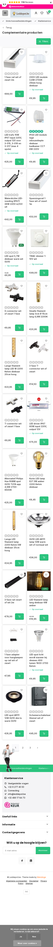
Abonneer (43, 850)
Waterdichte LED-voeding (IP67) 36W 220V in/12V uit (14, 202)
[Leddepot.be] (20, 13)
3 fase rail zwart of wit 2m (13, 601)
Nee (34, 937)
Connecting (13, 790)
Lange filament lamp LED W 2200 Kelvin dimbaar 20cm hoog (14, 370)
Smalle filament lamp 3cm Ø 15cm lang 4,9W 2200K (38, 314)
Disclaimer (33, 881)
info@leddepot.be (17, 794)
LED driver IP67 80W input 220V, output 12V (38, 426)
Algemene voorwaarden (16, 881)
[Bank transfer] (26, 892)
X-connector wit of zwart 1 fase (13, 312)
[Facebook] (22, 860)
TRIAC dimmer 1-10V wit (37, 257)
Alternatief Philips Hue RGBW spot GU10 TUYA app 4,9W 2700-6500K (14, 484)
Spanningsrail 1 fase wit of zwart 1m (38, 201)
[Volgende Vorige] (37, 747)
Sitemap (29, 883)
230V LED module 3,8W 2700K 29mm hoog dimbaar (38, 81)
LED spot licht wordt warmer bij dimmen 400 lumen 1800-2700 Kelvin (38, 660)
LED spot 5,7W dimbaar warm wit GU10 (14, 259)
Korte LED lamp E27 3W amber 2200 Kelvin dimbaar (37, 482)
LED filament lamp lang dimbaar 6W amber (38, 602)
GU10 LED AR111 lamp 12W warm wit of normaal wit (38, 542)
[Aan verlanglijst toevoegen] (22, 52)
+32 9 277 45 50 (16, 787)
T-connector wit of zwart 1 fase (13, 425)
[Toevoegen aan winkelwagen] (19, 94)
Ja (21, 937)
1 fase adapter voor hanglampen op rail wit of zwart (14, 658)
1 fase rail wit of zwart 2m (13, 78)
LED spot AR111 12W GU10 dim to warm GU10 (13, 718)
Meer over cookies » (27, 943)
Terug (9, 27)
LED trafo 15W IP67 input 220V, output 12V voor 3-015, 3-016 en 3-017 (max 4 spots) (13, 142)
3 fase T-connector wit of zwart (38, 368)
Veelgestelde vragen (18, 783)
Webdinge (41, 877)
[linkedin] (31, 860)
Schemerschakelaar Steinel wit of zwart (39, 718)
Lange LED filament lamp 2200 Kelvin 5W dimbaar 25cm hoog (13, 545)
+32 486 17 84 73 (16, 797)
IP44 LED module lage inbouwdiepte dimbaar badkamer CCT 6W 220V (38, 142)
